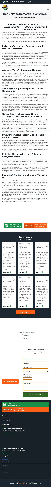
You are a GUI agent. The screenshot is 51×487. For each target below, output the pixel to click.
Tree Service (5, 472)
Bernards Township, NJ (20, 189)
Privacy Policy (13, 483)
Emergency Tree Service (8, 461)
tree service (45, 52)
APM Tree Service (42, 198)
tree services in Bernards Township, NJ (23, 198)
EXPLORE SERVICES (10, 381)
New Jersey (5, 465)
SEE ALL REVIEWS (25, 312)
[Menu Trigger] (48, 9)
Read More (6, 272)
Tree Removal (5, 469)
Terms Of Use (21, 483)
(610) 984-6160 (7, 453)
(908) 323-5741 (12, 43)
